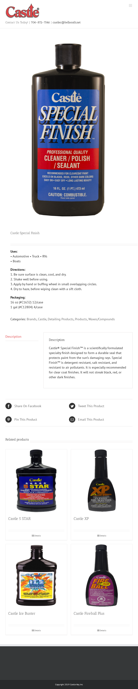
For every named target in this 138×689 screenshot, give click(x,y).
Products (81, 319)
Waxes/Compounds (101, 319)
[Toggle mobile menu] (131, 5)
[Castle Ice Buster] (36, 575)
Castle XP (81, 518)
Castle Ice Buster (21, 613)
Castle (42, 319)
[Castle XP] (101, 480)
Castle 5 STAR (19, 518)
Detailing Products (60, 319)
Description (13, 336)
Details (37, 535)
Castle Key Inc (76, 684)
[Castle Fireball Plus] (101, 575)
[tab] (21, 336)
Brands (31, 319)
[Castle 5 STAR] (36, 480)
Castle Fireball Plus (89, 613)
